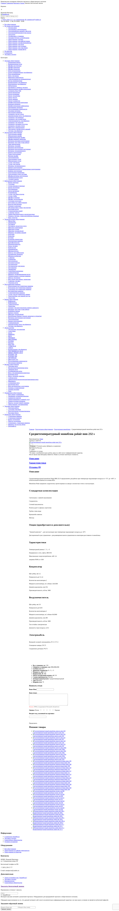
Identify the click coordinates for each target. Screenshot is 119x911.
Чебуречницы (12, 86)
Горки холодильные (14, 154)
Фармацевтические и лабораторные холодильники (24, 169)
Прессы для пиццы (14, 277)
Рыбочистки (12, 247)
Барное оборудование (11, 299)
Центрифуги (12, 426)
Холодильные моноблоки (16, 172)
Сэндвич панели (13, 179)
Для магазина (12, 28)
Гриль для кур (12, 97)
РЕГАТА (11, 343)
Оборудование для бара (15, 39)
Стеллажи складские (14, 201)
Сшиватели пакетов (14, 398)
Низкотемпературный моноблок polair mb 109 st (48, 823)
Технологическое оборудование (14, 219)
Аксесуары (11, 298)
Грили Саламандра (14, 101)
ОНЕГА (10, 348)
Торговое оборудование (12, 406)
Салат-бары (12, 331)
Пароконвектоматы (14, 62)
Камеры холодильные (15, 171)
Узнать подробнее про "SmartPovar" (15, 877)
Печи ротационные (14, 71)
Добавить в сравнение (53, 446)
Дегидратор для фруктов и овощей (19, 129)
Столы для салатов (14, 164)
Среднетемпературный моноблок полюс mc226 (48, 809)
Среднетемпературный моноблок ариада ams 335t (48, 759)
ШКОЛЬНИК (12, 339)
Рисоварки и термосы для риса (18, 87)
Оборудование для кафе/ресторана (19, 41)
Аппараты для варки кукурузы (18, 124)
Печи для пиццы (13, 76)
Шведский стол (13, 359)
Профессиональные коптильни (18, 102)
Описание (34, 458)
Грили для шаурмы (14, 96)
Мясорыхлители (13, 251)
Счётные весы (12, 378)
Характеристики (37, 463)
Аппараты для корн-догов (16, 126)
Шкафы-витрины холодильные (18, 176)
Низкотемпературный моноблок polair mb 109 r (48, 816)
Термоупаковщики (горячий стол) (19, 399)
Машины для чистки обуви (16, 424)
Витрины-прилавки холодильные (18, 141)
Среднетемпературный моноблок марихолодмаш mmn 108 (51, 766)
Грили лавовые (13, 99)
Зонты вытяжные (13, 191)
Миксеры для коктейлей (16, 231)
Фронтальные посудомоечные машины (20, 286)
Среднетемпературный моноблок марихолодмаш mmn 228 (51, 783)
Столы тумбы (12, 196)
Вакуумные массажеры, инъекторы (19, 279)
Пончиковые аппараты (15, 107)
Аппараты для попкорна (16, 117)
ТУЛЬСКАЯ (12, 346)
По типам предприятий (11, 26)
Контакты (16, 3)
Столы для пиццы (14, 162)
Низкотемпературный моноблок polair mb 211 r (48, 826)
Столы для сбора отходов (16, 194)
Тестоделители (13, 261)
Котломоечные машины (15, 291)
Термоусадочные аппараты (16, 401)
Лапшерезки (12, 269)
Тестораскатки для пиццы (16, 266)
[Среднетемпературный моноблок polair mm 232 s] (45, 442)
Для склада (11, 34)
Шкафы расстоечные (14, 66)
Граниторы (11, 306)
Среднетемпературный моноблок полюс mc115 (48, 799)
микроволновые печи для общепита (19, 116)
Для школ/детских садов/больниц (18, 38)
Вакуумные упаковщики (16, 394)
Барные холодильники (15, 167)
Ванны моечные (13, 182)
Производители (9, 881)
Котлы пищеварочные (15, 81)
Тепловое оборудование (12, 61)
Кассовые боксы (13, 413)
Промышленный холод (15, 177)
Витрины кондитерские (15, 147)
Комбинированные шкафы (16, 137)
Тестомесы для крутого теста (17, 226)
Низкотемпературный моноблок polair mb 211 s (48, 829)
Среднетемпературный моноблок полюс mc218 (48, 803)
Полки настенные (14, 187)
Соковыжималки (13, 272)
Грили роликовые (13, 94)
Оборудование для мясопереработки (19, 43)
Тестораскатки (12, 264)
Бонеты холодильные (15, 152)
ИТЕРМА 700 (12, 354)
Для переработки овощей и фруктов (19, 31)
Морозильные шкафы (15, 136)
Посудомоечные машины (12, 284)
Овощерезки (12, 222)
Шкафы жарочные (14, 67)
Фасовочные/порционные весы (18, 368)
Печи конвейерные (14, 74)
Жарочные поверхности (15, 77)
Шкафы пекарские (14, 69)
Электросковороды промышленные (19, 79)
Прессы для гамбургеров (16, 252)
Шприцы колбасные (14, 256)
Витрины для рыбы (14, 146)
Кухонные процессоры (15, 239)
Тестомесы (11, 224)
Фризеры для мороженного (16, 166)
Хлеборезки (12, 259)
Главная (3, 3)
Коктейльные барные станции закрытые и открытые (25, 316)
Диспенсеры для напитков (16, 329)
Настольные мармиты (15, 112)
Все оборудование (10, 24)
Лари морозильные (14, 144)
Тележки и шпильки (14, 206)
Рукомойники (12, 192)
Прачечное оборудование (12, 414)
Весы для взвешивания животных (19, 373)
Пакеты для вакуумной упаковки (18, 403)
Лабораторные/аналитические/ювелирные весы (23, 379)
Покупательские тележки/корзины (19, 411)
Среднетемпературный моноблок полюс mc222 (48, 806)
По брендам (8, 51)
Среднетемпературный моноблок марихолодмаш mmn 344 (51, 789)
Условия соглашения (10, 841)
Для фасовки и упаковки (16, 36)
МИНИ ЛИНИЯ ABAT (15, 353)
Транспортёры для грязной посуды (19, 296)
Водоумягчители (13, 209)
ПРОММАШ (12, 358)
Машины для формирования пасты (19, 274)
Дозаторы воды (13, 282)
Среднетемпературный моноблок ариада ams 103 (48, 732)
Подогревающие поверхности (17, 109)
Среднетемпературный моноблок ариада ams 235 (48, 746)
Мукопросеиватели (14, 244)
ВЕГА (10, 336)
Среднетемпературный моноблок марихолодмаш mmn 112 (51, 773)
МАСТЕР (11, 344)
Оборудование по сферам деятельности (16, 850)
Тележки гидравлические (16, 388)
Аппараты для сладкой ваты (17, 119)
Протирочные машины (15, 241)
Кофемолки (11, 301)
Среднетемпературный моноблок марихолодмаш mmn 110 (51, 769)
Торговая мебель (13, 408)
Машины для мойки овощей (17, 232)
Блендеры (11, 234)
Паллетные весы (13, 384)
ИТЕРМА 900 (12, 356)
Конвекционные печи (15, 64)
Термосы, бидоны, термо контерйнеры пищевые (23, 216)
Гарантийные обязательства (13, 840)
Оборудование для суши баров (18, 48)
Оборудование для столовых (17, 46)
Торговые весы (13, 366)
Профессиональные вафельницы (18, 106)
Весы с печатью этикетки (16, 376)
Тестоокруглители (14, 262)
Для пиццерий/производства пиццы (19, 33)
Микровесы (12, 381)
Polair (41, 439)
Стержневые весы (14, 383)
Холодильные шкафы (15, 134)
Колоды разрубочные (15, 204)
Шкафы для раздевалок (15, 199)
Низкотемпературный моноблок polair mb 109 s (48, 819)
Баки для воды (12, 217)
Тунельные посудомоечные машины (19, 289)
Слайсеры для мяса (14, 281)
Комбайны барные (14, 311)
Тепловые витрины (14, 111)
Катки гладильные (14, 419)
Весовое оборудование (11, 364)
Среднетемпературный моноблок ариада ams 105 (48, 736)
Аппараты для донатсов (15, 122)
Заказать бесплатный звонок (12, 886)
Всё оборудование (10, 849)
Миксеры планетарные (15, 227)
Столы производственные (16, 186)
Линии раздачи (9, 328)
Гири (9, 391)
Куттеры (11, 237)
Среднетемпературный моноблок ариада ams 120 (48, 742)
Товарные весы (13, 369)
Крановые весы (13, 374)
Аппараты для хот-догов (16, 114)
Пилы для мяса (13, 246)
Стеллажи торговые (14, 409)
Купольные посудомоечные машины (19, 287)
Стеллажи (11, 184)
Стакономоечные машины (16, 293)
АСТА (10, 333)
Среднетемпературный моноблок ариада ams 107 (48, 739)
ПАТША (11, 341)
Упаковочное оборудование (13, 393)
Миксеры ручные (13, 229)
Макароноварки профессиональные (19, 89)
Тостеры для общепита (15, 131)
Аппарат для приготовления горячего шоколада (23, 308)
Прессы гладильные (14, 421)
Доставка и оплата (10, 54)
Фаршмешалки (13, 249)
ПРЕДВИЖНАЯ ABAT (15, 351)
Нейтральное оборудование (13, 181)
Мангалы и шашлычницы (16, 127)
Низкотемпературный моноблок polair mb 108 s (48, 813)
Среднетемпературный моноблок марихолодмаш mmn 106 (51, 763)
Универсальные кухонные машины (19, 276)
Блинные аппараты (14, 104)
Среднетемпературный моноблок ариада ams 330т (49, 752)
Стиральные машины (15, 416)
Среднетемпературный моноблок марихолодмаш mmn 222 (51, 779)
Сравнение (9, 3)
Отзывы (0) (35, 467)
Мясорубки (11, 221)
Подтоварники (13, 189)
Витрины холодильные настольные (19, 149)
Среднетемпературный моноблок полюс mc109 (48, 796)
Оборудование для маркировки (18, 404)
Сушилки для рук (13, 212)
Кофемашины (12, 303)
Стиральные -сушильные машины (19, 423)
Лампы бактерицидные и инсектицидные (21, 214)
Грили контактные (14, 92)
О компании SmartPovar (12, 836)
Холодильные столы (14, 159)
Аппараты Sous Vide (14, 91)
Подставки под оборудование (17, 202)
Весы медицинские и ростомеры (18, 386)
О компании (8, 53)
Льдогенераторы (13, 157)
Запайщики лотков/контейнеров (18, 396)
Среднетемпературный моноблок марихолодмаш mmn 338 (51, 786)
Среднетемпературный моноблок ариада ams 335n (49, 756)
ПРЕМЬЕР (11, 338)
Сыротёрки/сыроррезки (15, 271)
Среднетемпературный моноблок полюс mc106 (48, 793)
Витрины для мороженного (17, 151)
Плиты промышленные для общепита (20, 72)
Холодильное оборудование (13, 132)
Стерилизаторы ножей (15, 211)
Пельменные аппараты (15, 254)
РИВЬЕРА (11, 334)
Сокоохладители (13, 304)
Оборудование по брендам (12, 852)
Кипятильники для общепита (17, 82)
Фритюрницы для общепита (17, 84)
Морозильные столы (14, 161)
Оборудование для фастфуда (17, 49)
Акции (22, 3)
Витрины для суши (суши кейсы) (18, 142)
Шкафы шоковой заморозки (17, 139)
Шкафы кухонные (14, 197)
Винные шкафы (13, 156)
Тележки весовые (13, 389)
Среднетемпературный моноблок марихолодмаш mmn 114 (51, 776)
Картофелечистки (13, 242)
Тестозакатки (12, 267)
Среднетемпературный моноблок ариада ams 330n (49, 749)
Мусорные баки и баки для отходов (19, 207)
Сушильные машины (15, 418)
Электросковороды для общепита (18, 121)
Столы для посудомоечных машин (19, 294)
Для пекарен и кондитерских (17, 29)
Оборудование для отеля (16, 44)
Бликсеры (11, 236)
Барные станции (13, 313)
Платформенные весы (15, 371)
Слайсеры (11, 257)
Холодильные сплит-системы (17, 174)
